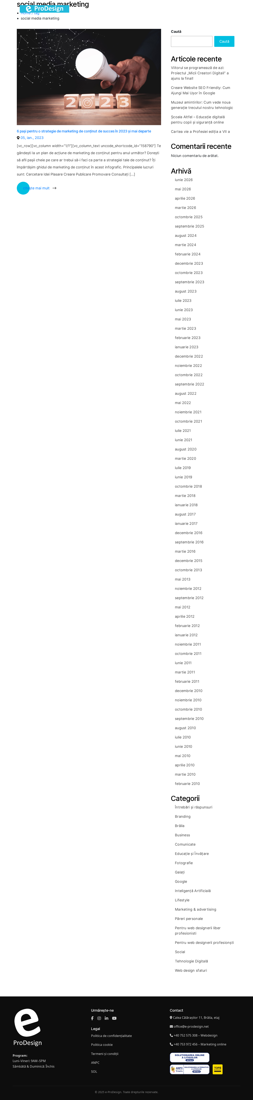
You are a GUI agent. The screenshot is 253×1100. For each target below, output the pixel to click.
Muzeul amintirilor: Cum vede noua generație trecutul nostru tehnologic (202, 105)
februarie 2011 (187, 681)
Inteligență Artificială (193, 891)
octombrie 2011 (188, 654)
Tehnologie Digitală (191, 961)
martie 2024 (185, 245)
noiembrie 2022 (188, 366)
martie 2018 (185, 496)
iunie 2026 (184, 180)
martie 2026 (185, 208)
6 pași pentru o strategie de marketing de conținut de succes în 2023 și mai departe (84, 131)
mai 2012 (182, 607)
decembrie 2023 (189, 263)
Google (181, 881)
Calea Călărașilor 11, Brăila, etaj (196, 1017)
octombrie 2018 (188, 486)
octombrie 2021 (188, 421)
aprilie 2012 (184, 616)
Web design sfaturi (191, 970)
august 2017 (185, 514)
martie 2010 (185, 774)
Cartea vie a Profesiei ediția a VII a (200, 131)
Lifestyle (182, 900)
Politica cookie (102, 1045)
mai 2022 (183, 403)
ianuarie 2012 (186, 635)
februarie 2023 (187, 338)
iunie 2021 (183, 440)
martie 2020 (185, 458)
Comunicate (185, 844)
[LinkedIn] (106, 1018)
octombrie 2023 (189, 273)
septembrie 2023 (189, 282)
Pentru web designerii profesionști (204, 942)
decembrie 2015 (188, 561)
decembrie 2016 (188, 533)
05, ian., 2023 (32, 138)
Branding (183, 816)
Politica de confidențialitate (111, 1036)
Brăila (180, 826)
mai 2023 (183, 319)
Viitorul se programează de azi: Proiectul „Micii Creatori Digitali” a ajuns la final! (200, 73)
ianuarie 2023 (186, 347)
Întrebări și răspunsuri (193, 807)
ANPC (95, 1062)
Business (182, 835)
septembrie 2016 (189, 542)
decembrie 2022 (189, 356)
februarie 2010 (187, 784)
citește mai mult (36, 188)
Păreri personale (189, 919)
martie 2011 (185, 672)
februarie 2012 (187, 626)
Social (180, 952)
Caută (176, 31)
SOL (94, 1071)
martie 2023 (185, 328)
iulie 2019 (183, 468)
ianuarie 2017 (186, 523)
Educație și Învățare (192, 854)
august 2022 (185, 393)
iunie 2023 (184, 310)
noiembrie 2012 (188, 588)
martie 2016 (185, 551)
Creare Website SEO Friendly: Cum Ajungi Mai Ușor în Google (200, 90)
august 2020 (185, 449)
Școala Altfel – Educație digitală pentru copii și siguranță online (198, 119)
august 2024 (186, 235)
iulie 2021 (183, 431)
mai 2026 (183, 189)
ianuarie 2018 (186, 505)
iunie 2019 (183, 477)
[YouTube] (114, 1018)
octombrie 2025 (189, 217)
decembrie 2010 (188, 691)
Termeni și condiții (104, 1054)
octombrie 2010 (188, 709)
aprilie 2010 (184, 765)
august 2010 (185, 728)
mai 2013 (182, 579)
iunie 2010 (183, 746)
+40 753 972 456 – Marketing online (200, 1044)
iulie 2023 (183, 300)
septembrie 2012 (189, 598)
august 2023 (185, 291)
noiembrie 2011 (188, 644)
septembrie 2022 (189, 384)
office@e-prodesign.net (191, 1026)
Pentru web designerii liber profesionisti (198, 930)
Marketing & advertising (195, 909)
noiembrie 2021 (188, 412)
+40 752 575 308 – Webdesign (195, 1035)
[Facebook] (92, 1018)
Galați (180, 872)
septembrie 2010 (189, 719)
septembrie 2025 (189, 226)
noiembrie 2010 (188, 700)
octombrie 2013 (188, 570)
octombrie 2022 (189, 375)
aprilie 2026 (185, 198)
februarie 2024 (188, 254)
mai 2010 (182, 756)
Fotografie (184, 863)
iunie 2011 (183, 663)
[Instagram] (99, 1018)
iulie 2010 (183, 737)
